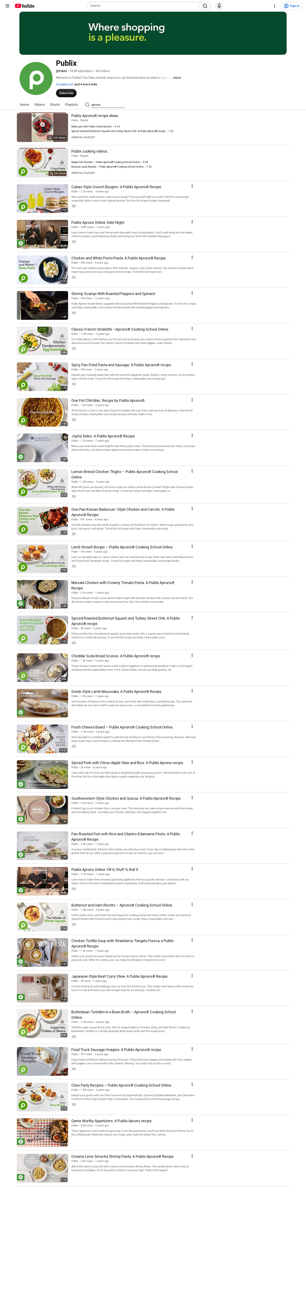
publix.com (66, 84)
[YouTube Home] (24, 6)
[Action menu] (192, 186)
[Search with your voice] (219, 6)
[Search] (205, 6)
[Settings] (274, 5)
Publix (74, 120)
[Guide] (7, 5)
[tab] (24, 105)
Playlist (84, 120)
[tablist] (153, 105)
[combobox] (144, 5)
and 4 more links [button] (86, 84)
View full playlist (83, 137)
